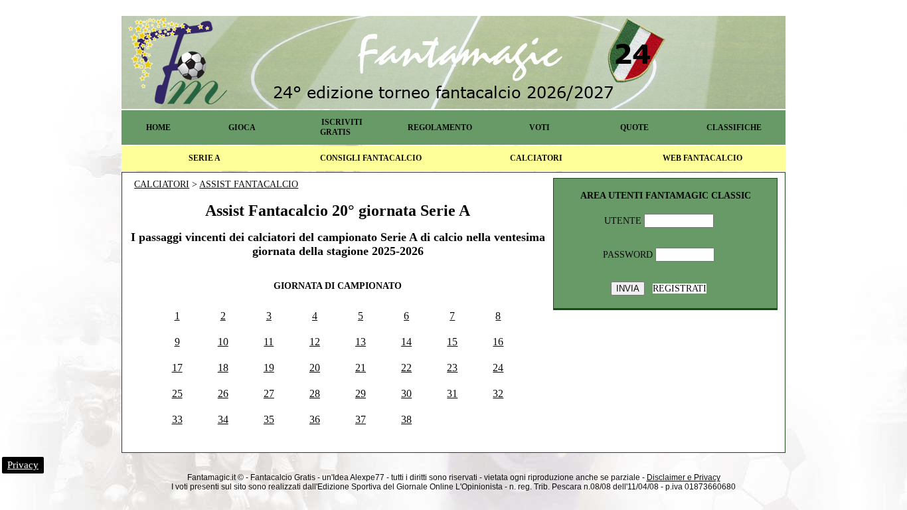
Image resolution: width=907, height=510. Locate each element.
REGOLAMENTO (440, 127)
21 (360, 367)
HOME (158, 127)
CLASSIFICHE (734, 127)
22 (406, 367)
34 (223, 419)
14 (406, 341)
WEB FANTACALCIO (702, 158)
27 (269, 393)
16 (498, 341)
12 (314, 341)
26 (223, 393)
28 (314, 393)
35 (269, 419)
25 (177, 393)
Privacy (23, 465)
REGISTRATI (679, 289)
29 (360, 393)
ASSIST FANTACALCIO (248, 184)
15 (452, 341)
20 (314, 367)
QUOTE (634, 127)
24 (498, 367)
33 (177, 419)
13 (360, 341)
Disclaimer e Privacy (683, 477)
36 (314, 419)
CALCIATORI (536, 158)
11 (269, 341)
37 (360, 419)
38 (406, 419)
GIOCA (242, 127)
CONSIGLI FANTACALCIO (371, 158)
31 (452, 393)
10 (223, 341)
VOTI (539, 127)
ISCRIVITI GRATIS (341, 127)
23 (452, 367)
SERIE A (204, 158)
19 (269, 367)
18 (223, 367)
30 (406, 393)
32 (498, 393)
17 (177, 367)
